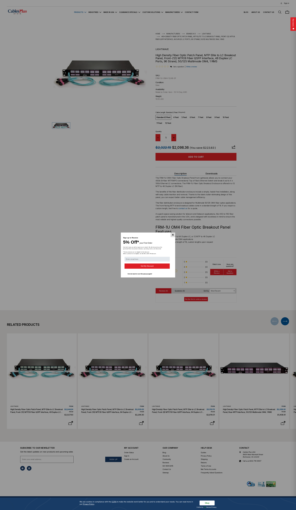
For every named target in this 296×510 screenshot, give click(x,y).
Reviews (293, 23)
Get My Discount (147, 266)
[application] (148, 504)
